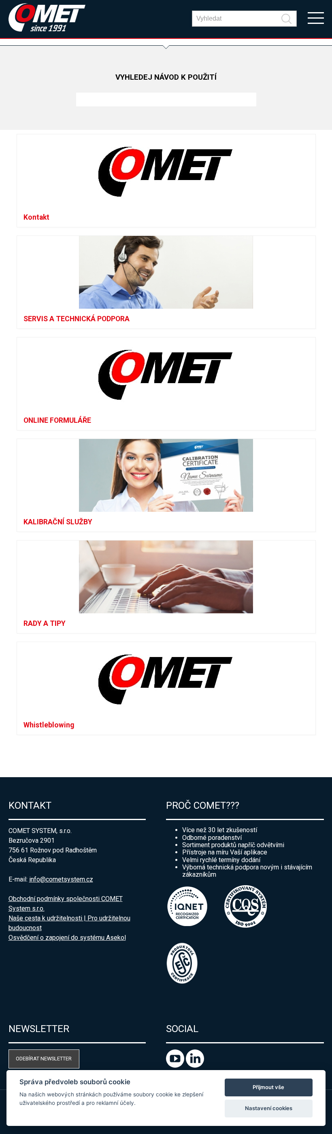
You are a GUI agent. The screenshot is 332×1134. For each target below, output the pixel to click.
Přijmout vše (268, 1087)
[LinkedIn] (195, 1065)
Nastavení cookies (268, 1108)
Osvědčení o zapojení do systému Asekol (67, 937)
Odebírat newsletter (44, 1059)
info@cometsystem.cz (61, 879)
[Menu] (316, 17)
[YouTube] (176, 1065)
